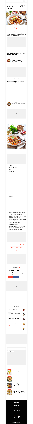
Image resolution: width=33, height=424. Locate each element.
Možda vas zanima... (14, 102)
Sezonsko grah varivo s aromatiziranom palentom (17, 61)
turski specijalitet (13, 247)
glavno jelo (20, 245)
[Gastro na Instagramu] (18, 415)
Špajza (9, 320)
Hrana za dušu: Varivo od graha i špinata (18, 104)
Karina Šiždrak (10, 10)
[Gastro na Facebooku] (14, 415)
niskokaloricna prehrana (13, 245)
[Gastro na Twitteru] (16, 415)
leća (17, 247)
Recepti (13, 62)
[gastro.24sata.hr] (8, 1)
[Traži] (22, 1)
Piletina (21, 247)
